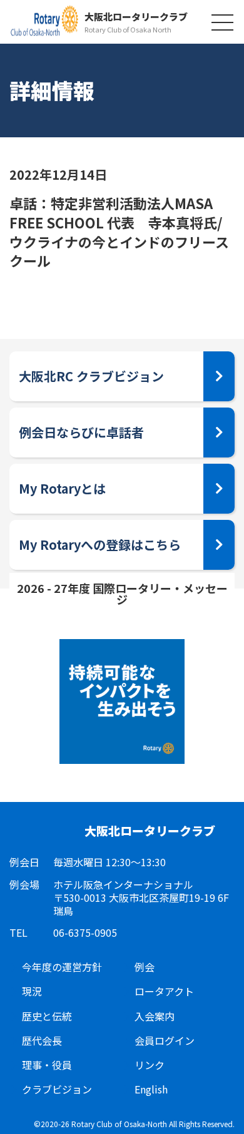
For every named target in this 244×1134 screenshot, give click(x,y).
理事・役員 (47, 1065)
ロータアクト (164, 991)
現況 (32, 991)
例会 (145, 967)
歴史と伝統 (47, 1016)
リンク (150, 1065)
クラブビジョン (57, 1089)
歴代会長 (42, 1041)
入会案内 (155, 1016)
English (151, 1089)
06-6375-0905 (85, 932)
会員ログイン (165, 1041)
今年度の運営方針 (62, 967)
